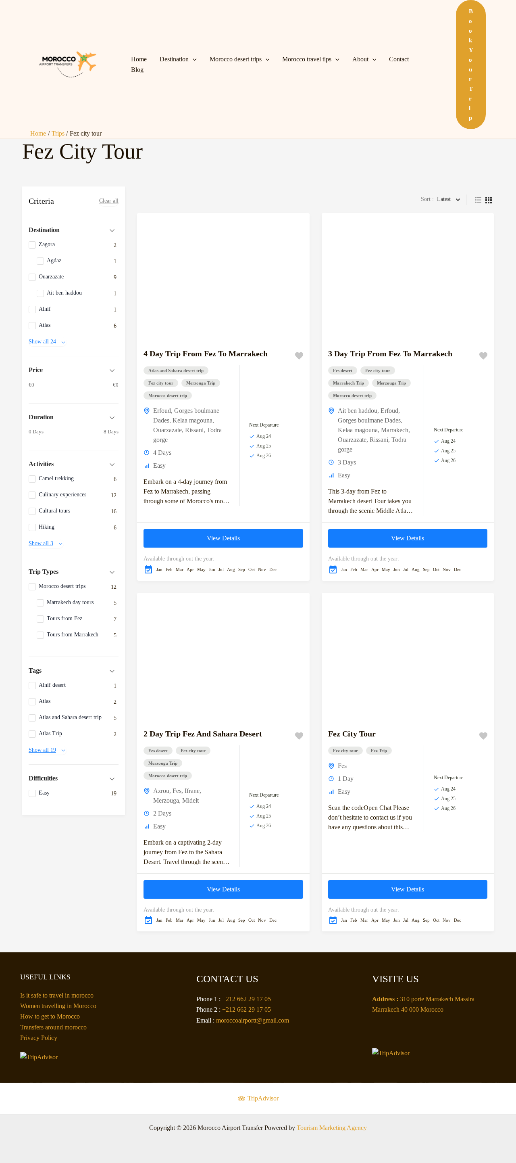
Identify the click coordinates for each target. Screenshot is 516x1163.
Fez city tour (160, 383)
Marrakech (394, 430)
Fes (177, 790)
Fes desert (342, 370)
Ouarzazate (167, 430)
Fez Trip (379, 750)
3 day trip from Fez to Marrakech (390, 353)
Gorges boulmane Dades (369, 420)
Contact (399, 59)
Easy (159, 465)
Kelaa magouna (192, 420)
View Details (223, 538)
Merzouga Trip (200, 383)
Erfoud (162, 410)
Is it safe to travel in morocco (57, 995)
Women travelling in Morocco (58, 1005)
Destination (174, 59)
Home (139, 59)
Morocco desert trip (167, 395)
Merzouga (166, 800)
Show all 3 (41, 543)
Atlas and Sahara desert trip (176, 370)
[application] (193, 59)
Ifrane (192, 790)
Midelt (190, 800)
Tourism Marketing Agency (332, 1127)
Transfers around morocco (53, 1027)
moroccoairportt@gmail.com (252, 1020)
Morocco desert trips (236, 59)
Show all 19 (42, 750)
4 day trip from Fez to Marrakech (206, 353)
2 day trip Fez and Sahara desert (203, 733)
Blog (137, 69)
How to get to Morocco (50, 1016)
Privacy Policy (38, 1037)
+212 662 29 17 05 (246, 999)
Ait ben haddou (357, 410)
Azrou (161, 790)
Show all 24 (42, 342)
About (360, 59)
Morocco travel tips (306, 59)
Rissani (194, 430)
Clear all (109, 201)
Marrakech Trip (348, 383)
